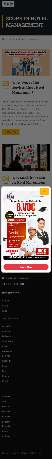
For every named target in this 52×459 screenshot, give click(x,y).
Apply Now (26, 266)
